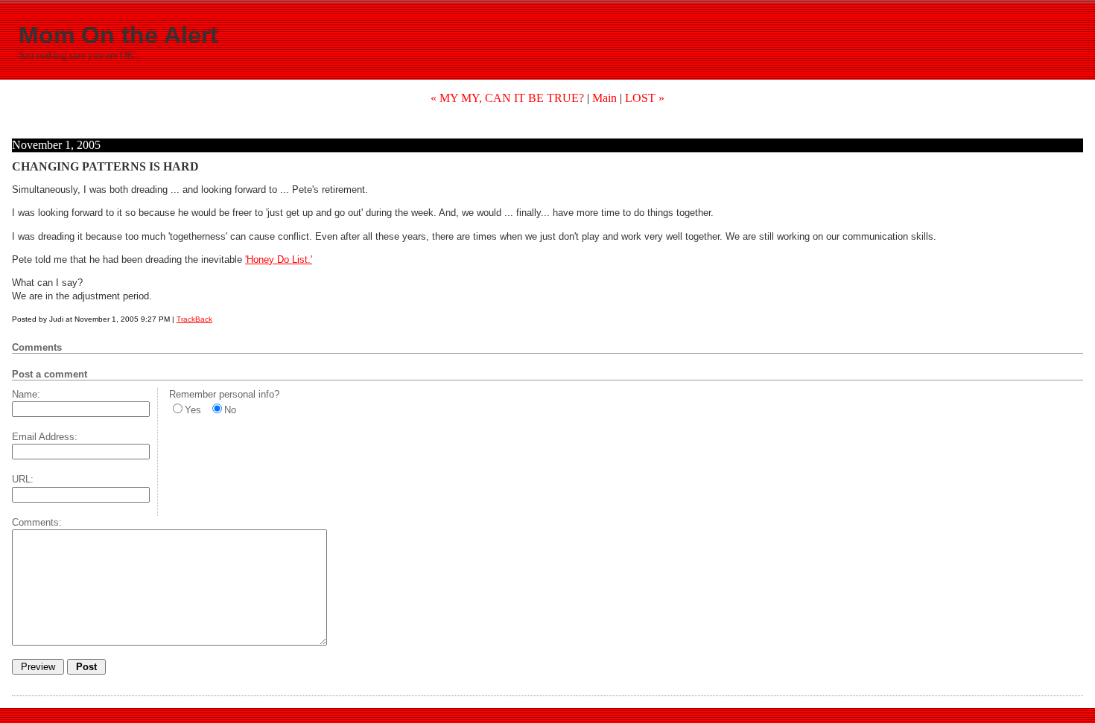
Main (604, 98)
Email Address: (44, 436)
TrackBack (194, 319)
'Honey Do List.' (278, 259)
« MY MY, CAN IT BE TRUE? (507, 98)
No (230, 409)
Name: (26, 394)
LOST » (644, 98)
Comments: (37, 522)
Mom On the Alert (118, 35)
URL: (23, 479)
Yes (193, 409)
